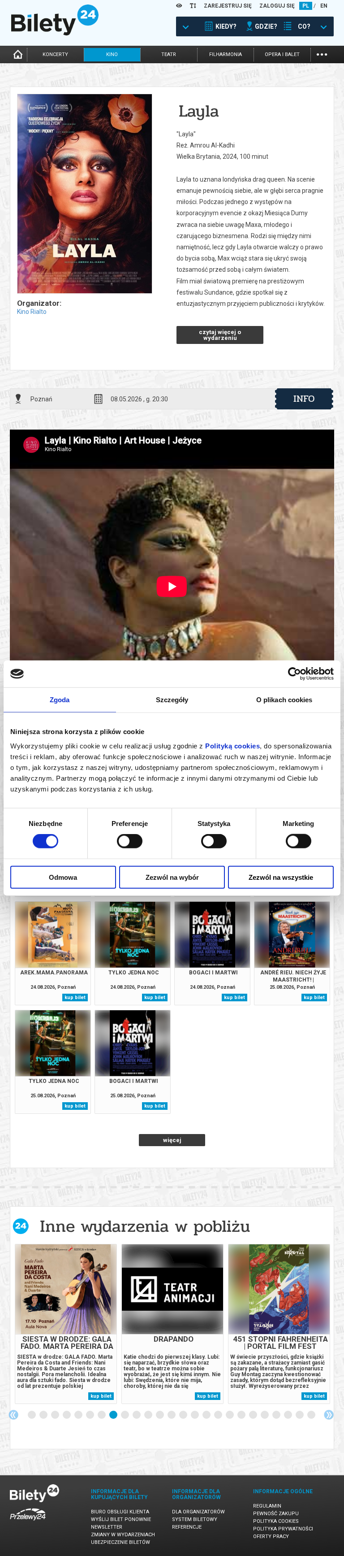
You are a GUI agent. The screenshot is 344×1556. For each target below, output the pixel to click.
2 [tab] (43, 1415)
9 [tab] (125, 1415)
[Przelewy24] (28, 1522)
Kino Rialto (32, 311)
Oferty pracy (271, 1536)
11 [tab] (148, 1415)
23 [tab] (288, 1415)
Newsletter (106, 1527)
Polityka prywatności (283, 1529)
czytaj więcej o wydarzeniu (220, 335)
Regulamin (267, 1506)
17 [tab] (218, 1415)
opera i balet (282, 54)
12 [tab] (160, 1415)
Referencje (187, 1527)
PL (305, 6)
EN (323, 6)
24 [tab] (300, 1415)
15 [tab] (195, 1415)
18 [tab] (230, 1415)
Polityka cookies (276, 1521)
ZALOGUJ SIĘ (277, 6)
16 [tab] (206, 1415)
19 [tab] (241, 1415)
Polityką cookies (232, 745)
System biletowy (194, 1519)
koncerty (55, 54)
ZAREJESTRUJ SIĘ (228, 6)
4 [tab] (67, 1415)
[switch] (129, 841)
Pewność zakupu (276, 1514)
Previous (13, 1415)
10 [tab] (137, 1415)
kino (112, 54)
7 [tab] (102, 1415)
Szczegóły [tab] (172, 700)
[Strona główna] (55, 33)
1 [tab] (32, 1415)
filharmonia (225, 54)
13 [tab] (172, 1415)
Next (329, 1415)
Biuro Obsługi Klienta (120, 1512)
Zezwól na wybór (172, 877)
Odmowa (63, 877)
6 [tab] (90, 1415)
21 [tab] (265, 1415)
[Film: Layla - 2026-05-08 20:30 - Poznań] (84, 194)
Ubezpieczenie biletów (120, 1542)
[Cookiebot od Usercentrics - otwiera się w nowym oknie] (294, 674)
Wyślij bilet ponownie (121, 1519)
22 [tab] (276, 1415)
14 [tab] (183, 1415)
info (304, 398)
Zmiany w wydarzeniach (123, 1535)
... (322, 53)
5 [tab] (78, 1415)
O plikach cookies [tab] (284, 700)
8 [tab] (113, 1415)
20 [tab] (253, 1415)
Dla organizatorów (198, 1512)
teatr (168, 54)
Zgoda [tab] (60, 700)
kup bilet (75, 997)
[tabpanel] (66, 1324)
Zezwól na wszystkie (281, 877)
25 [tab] (311, 1415)
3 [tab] (55, 1415)
